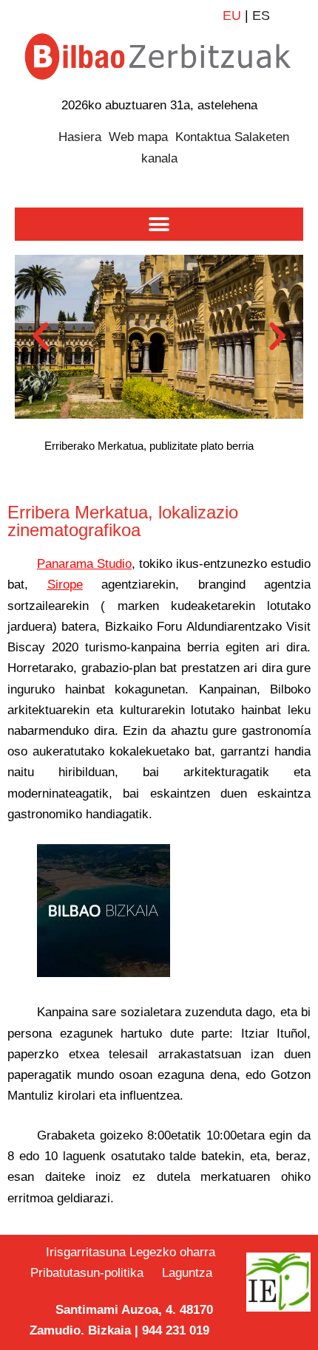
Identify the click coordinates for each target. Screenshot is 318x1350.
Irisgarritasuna (86, 1252)
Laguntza (187, 1273)
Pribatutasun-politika (92, 1273)
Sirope (65, 585)
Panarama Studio (84, 564)
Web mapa (138, 137)
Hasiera (79, 137)
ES (261, 15)
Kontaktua (203, 137)
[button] (159, 224)
